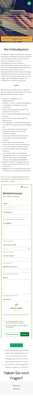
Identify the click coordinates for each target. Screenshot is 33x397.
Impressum (16, 389)
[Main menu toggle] (29, 3)
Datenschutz (16, 386)
